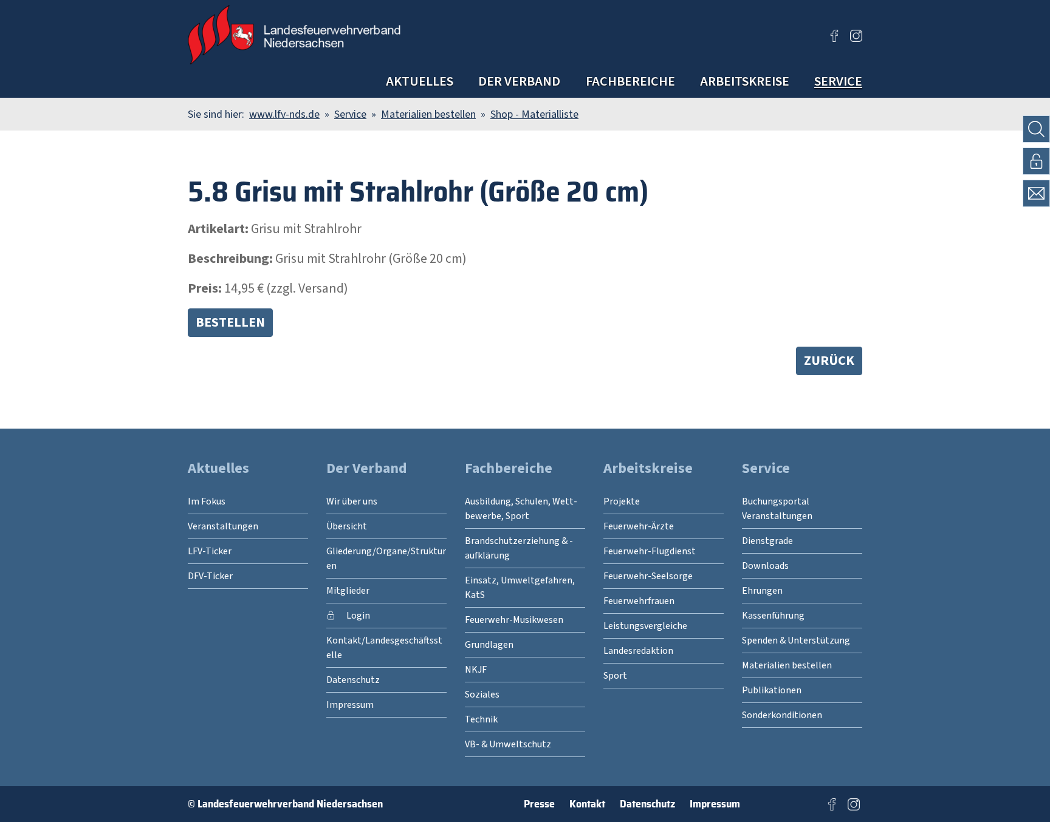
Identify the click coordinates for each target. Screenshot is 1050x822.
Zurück (829, 360)
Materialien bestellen (428, 114)
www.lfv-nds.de (284, 114)
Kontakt (587, 803)
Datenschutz (647, 803)
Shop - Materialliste (534, 114)
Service (838, 81)
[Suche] (1036, 129)
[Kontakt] (1036, 193)
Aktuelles (419, 81)
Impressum (715, 803)
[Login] (1036, 161)
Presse (539, 803)
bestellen (230, 322)
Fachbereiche (630, 81)
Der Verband (519, 81)
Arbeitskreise (744, 81)
